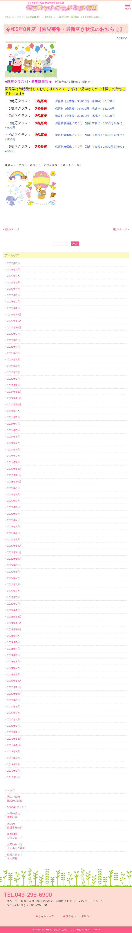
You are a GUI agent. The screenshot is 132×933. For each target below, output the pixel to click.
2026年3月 (13, 295)
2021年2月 (13, 668)
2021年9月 (13, 636)
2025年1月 (13, 385)
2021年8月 (13, 642)
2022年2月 (13, 603)
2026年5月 (13, 282)
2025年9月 (13, 334)
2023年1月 (13, 539)
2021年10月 (14, 629)
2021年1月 (13, 674)
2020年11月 (14, 687)
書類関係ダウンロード (15, 835)
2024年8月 (13, 417)
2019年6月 (13, 764)
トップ (11, 790)
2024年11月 (14, 398)
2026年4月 (13, 289)
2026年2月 (13, 301)
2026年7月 (13, 269)
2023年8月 (13, 494)
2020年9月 (13, 700)
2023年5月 (13, 514)
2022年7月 (13, 578)
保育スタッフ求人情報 (15, 856)
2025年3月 (13, 372)
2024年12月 (14, 391)
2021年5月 (13, 661)
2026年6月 (13, 276)
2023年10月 (14, 481)
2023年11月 (14, 475)
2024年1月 (13, 462)
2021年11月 (14, 623)
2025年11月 (14, 321)
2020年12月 (14, 681)
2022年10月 (14, 558)
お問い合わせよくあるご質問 (16, 846)
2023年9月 (13, 488)
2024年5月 (13, 436)
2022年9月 (13, 565)
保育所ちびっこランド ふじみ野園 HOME (22, 17)
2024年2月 (13, 456)
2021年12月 (14, 616)
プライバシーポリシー (79, 916)
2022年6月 (13, 584)
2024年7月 (13, 423)
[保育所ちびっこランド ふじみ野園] (61, 6)
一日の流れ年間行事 (13, 815)
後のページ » (121, 229)
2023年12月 (14, 469)
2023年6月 (13, 507)
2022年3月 (13, 597)
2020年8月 (13, 706)
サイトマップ (46, 916)
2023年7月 (13, 501)
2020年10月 (14, 693)
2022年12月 (14, 546)
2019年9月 (13, 751)
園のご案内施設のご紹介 (15, 798)
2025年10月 (14, 327)
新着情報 (48, 17)
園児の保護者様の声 (15, 825)
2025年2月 (13, 378)
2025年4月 (13, 366)
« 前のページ (11, 229)
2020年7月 (13, 713)
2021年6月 (13, 655)
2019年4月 (13, 777)
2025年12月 (14, 314)
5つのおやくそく (17, 807)
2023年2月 (13, 533)
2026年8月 (13, 263)
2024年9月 (13, 411)
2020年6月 (13, 719)
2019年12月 (14, 738)
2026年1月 (13, 308)
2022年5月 (13, 591)
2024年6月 (13, 430)
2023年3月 (13, 526)
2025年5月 (13, 359)
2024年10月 (14, 404)
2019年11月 (14, 745)
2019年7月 (13, 758)
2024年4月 (13, 443)
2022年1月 (13, 610)
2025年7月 (13, 346)
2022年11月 (14, 552)
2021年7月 (13, 648)
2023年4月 (13, 520)
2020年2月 (13, 726)
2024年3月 (13, 449)
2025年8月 (13, 340)
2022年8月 (13, 571)
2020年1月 (13, 732)
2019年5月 (13, 770)
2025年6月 (13, 353)
